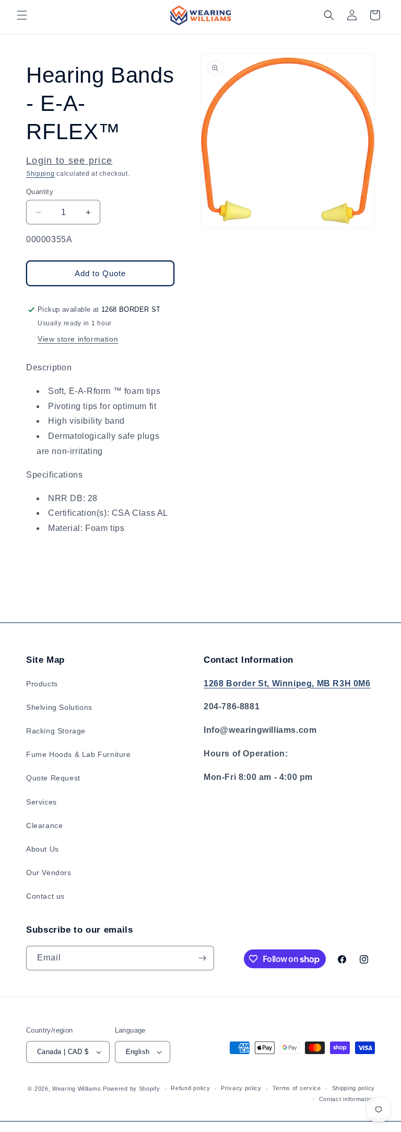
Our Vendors (49, 872)
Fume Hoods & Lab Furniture (78, 754)
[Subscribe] (202, 958)
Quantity (39, 192)
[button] (21, 15)
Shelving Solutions (59, 707)
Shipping (40, 173)
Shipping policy (353, 1088)
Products (42, 684)
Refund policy (190, 1088)
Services (41, 802)
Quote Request (53, 778)
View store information (78, 339)
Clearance (44, 825)
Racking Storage (56, 731)
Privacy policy (241, 1088)
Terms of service (297, 1088)
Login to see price (69, 160)
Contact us (45, 896)
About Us (42, 849)
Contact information (347, 1099)
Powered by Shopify (131, 1088)
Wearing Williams (76, 1088)
